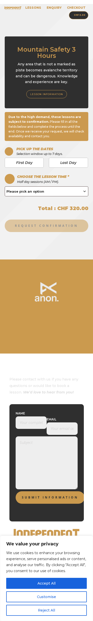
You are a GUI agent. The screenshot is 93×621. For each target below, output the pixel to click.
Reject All (46, 610)
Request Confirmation (46, 226)
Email (51, 419)
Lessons (33, 7)
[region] (46, 578)
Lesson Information (46, 94)
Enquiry (54, 7)
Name (20, 413)
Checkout (76, 7)
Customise (46, 597)
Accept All (46, 583)
